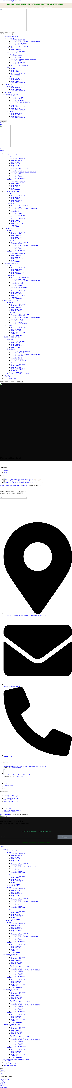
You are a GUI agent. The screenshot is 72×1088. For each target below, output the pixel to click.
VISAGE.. (10, 86)
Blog (5, 786)
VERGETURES (15, 75)
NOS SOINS (7, 92)
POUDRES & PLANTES (11, 94)
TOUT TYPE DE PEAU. (18, 195)
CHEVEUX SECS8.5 (17, 357)
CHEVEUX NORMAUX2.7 (19, 43)
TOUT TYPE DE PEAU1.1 (19, 51)
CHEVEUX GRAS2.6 (17, 285)
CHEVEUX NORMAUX (18, 62)
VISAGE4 (10, 111)
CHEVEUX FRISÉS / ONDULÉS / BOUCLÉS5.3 (25, 317)
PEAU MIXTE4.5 (16, 114)
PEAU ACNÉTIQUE (17, 70)
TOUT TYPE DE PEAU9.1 (19, 364)
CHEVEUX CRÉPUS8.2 (18, 352)
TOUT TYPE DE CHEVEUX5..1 (20, 102)
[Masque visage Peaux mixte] (12, 481)
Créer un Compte (5, 1079)
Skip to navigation (5, 1)
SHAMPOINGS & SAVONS (13, 485)
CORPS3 (9, 288)
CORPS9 (9, 362)
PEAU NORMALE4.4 (17, 309)
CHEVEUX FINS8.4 (17, 356)
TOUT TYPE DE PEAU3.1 (19, 290)
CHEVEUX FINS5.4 (17, 97)
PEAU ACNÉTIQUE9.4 (18, 369)
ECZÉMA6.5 (14, 105)
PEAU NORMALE (16, 80)
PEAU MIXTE (15, 78)
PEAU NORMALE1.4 (17, 272)
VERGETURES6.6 (16, 335)
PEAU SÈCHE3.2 (16, 292)
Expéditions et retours (10, 811)
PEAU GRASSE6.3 (16, 108)
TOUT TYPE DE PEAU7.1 (19, 341)
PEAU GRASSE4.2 (16, 113)
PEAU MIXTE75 (16, 238)
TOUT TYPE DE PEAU (18, 73)
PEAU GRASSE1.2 (16, 269)
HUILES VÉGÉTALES (10, 52)
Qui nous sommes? (9, 785)
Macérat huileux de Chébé (27, 482)
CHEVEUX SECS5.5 (17, 320)
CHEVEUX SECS (16, 64)
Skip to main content (16, 1)
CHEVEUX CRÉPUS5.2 (18, 316)
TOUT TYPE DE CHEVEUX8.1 (20, 351)
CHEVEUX (10, 38)
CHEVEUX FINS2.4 (17, 282)
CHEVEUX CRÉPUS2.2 (18, 40)
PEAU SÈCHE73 (16, 89)
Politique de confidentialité (45, 831)
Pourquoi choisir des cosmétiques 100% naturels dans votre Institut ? (22, 775)
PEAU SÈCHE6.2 (16, 329)
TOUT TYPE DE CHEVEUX (19, 65)
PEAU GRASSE (15, 163)
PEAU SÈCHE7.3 (16, 344)
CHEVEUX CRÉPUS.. (17, 244)
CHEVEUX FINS (16, 57)
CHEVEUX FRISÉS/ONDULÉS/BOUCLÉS (24, 59)
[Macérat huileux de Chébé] (12, 482)
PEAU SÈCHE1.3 (16, 49)
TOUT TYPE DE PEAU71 (18, 91)
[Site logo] (13, 30)
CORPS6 (9, 103)
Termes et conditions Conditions (12, 810)
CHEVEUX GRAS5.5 (17, 99)
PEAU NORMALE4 (16, 116)
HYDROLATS (8, 84)
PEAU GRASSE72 (16, 234)
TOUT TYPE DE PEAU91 (18, 254)
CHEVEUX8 (11, 349)
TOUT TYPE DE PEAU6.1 (19, 110)
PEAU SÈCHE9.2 (16, 366)
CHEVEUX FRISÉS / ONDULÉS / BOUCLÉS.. (25, 245)
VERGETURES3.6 (16, 298)
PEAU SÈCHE (15, 72)
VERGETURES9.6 (16, 372)
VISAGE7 (10, 339)
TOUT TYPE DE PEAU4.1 (19, 118)
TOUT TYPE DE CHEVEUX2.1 (20, 46)
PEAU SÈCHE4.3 (16, 307)
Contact (6, 788)
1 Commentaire (16, 767)
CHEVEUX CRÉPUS (17, 56)
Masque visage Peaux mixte (29, 481)
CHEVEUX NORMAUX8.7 (19, 360)
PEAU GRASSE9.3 (16, 367)
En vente (6, 470)
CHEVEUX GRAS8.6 (17, 359)
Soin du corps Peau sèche (26, 479)
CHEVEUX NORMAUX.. (18, 250)
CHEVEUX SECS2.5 (17, 45)
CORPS (9, 67)
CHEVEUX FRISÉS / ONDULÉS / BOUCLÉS (24, 209)
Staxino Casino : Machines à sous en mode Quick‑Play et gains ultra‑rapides (25, 766)
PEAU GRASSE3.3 (16, 294)
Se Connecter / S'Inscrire (10, 1065)
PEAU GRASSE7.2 (16, 342)
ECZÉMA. (14, 225)
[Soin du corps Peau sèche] (11, 479)
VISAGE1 (10, 48)
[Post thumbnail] (7, 773)
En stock (6, 472)
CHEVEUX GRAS (16, 60)
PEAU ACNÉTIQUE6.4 (18, 107)
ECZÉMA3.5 (14, 297)
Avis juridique (7, 808)
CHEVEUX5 (11, 95)
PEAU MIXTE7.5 (16, 347)
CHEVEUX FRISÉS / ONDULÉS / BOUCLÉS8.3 (25, 354)
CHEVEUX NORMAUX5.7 (19, 100)
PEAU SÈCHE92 (16, 255)
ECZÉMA (13, 68)
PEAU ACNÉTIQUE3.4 (18, 295)
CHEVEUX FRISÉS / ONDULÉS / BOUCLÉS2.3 (25, 41)
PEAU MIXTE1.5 (16, 274)
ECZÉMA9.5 (14, 370)
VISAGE (9, 76)
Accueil (2, 485)
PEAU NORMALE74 (17, 87)
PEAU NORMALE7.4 (17, 346)
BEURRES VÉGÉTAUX (11, 37)
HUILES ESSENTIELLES (11, 798)
